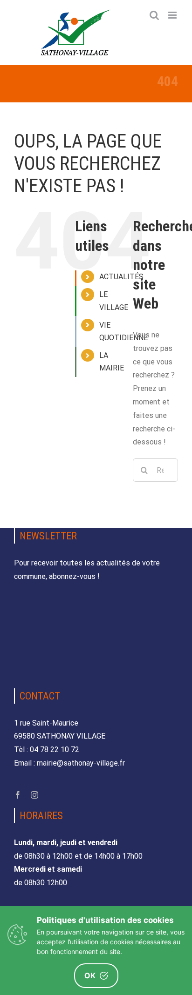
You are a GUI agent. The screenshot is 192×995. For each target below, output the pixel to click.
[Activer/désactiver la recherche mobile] (154, 15)
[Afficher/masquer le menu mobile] (173, 15)
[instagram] (34, 795)
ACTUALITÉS (121, 276)
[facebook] (17, 795)
